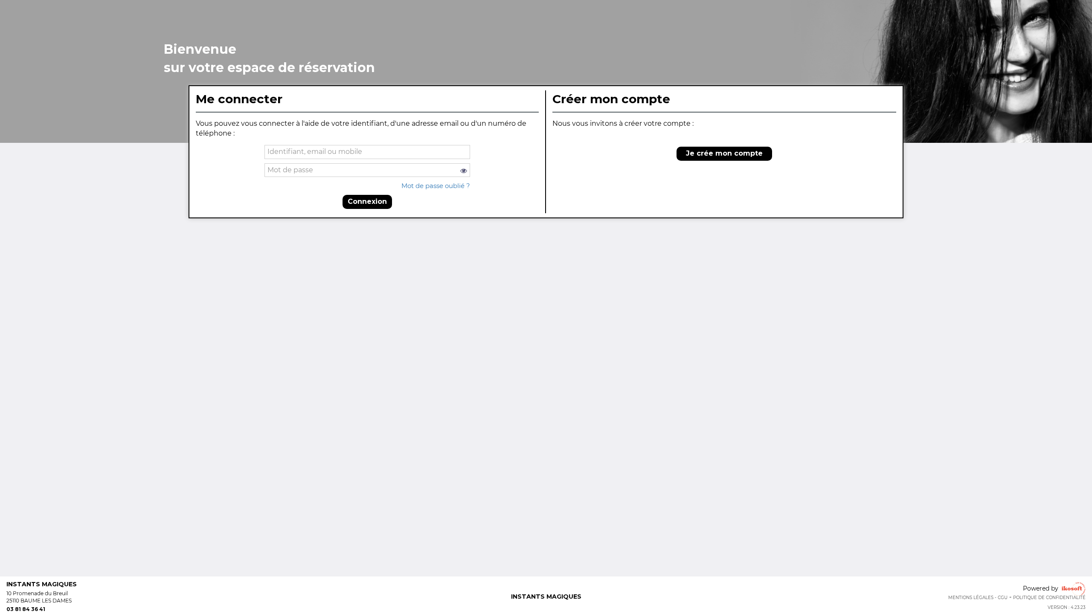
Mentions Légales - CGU (978, 597)
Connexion (367, 201)
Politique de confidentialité (1049, 597)
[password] (367, 170)
